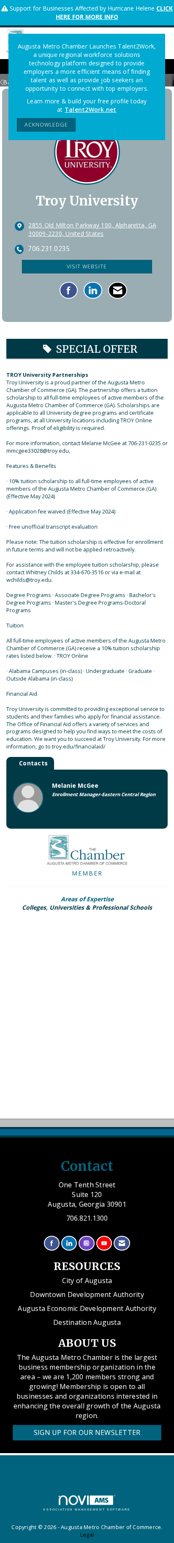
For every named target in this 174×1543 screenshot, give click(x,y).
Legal (87, 1534)
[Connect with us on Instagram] (86, 1243)
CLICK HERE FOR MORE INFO (114, 12)
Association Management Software (86, 1509)
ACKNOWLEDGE (46, 124)
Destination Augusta (87, 1322)
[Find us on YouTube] (104, 1243)
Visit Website (87, 266)
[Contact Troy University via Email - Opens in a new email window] (117, 290)
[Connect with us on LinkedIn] (69, 1243)
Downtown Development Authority (87, 1294)
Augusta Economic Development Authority (87, 1308)
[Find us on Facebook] (52, 1243)
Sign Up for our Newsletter (87, 1432)
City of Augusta (87, 1280)
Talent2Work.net (91, 109)
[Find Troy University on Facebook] (69, 290)
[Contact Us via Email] (122, 1243)
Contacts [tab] (33, 763)
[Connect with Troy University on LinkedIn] (93, 290)
